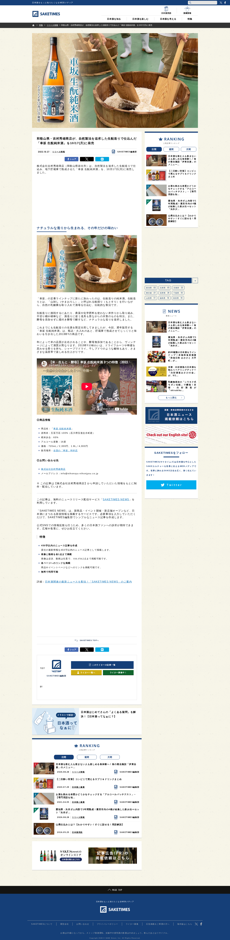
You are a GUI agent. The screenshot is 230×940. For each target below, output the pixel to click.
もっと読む (171, 397)
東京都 (151, 293)
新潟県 (151, 287)
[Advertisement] (87, 201)
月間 (109, 757)
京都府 (178, 287)
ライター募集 (132, 924)
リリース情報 (58, 152)
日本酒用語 (77, 832)
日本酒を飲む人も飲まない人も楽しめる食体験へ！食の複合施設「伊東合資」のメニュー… (96, 766)
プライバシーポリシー (107, 924)
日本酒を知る (114, 19)
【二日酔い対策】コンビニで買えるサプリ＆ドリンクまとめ (89, 779)
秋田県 (178, 298)
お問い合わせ (82, 924)
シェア (73, 159)
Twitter (221, 3)
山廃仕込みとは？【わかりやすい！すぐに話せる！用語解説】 (90, 824)
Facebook (225, 3)
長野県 (164, 293)
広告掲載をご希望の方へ (158, 924)
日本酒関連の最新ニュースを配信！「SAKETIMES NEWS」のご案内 (88, 581)
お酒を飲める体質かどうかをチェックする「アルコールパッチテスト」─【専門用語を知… (96, 796)
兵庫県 (165, 287)
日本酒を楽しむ (140, 19)
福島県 (164, 298)
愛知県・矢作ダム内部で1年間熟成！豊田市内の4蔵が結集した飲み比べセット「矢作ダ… (97, 811)
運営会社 (64, 924)
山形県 (151, 298)
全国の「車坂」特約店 (65, 450)
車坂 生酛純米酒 (62, 428)
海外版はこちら (184, 924)
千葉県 (178, 293)
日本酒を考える (168, 19)
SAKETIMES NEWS (116, 499)
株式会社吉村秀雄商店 (53, 469)
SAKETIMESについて (42, 924)
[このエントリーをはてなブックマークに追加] (102, 159)
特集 (190, 19)
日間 (63, 757)
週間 (86, 757)
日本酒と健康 (78, 787)
